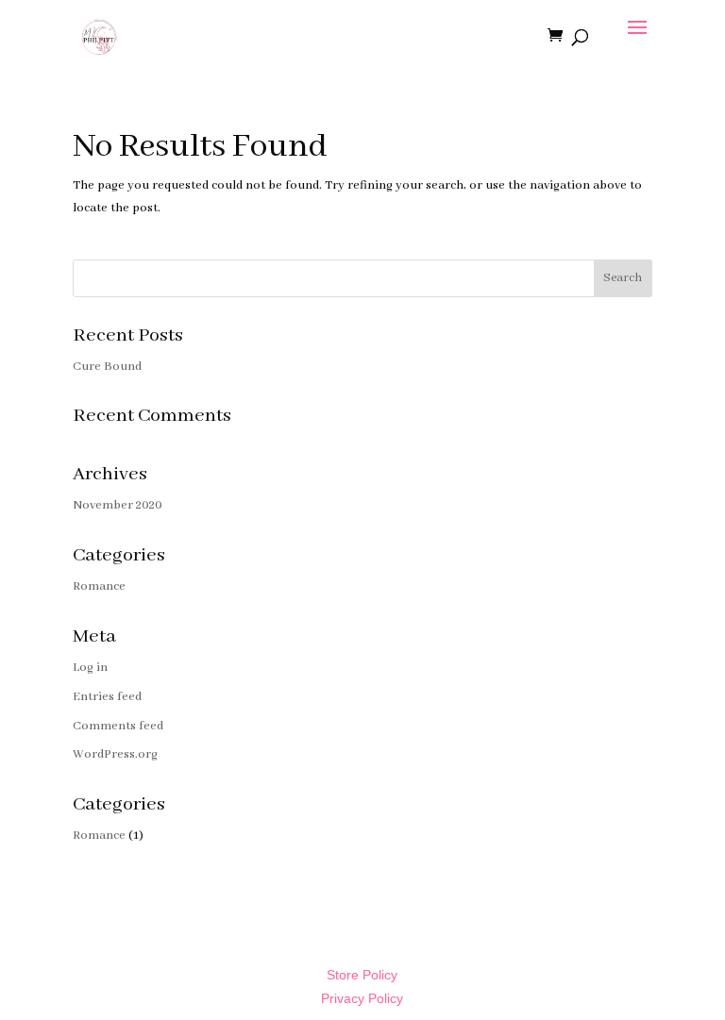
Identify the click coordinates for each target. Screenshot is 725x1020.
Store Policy (362, 974)
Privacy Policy (362, 998)
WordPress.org (115, 754)
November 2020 (117, 505)
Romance (99, 586)
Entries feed (107, 697)
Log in (90, 668)
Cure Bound (107, 367)
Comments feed (118, 726)
